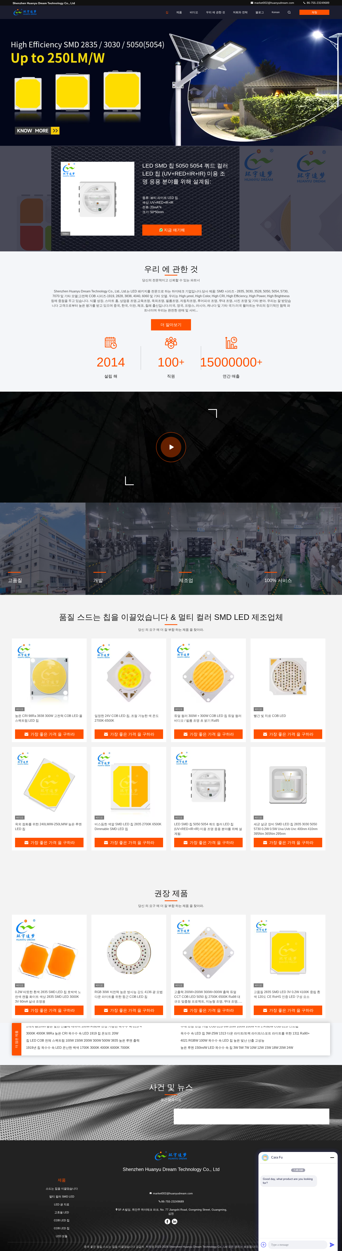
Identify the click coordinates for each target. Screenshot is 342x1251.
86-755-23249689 (317, 2)
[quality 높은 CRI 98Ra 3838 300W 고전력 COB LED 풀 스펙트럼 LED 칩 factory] (49, 676)
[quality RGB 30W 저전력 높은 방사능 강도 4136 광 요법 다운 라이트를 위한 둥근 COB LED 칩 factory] (129, 952)
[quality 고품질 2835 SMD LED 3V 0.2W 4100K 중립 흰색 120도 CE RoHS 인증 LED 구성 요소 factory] (288, 952)
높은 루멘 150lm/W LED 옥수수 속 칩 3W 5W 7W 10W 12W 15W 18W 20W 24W (236, 1027)
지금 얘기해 (174, 230)
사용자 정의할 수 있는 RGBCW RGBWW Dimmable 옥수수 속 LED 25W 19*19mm (84, 1034)
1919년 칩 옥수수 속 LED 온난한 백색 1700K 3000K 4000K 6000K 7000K (78, 1027)
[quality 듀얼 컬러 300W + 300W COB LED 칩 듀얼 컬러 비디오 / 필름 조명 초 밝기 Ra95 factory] (208, 676)
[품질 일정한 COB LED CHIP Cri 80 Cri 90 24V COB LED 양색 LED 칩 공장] (97, 199)
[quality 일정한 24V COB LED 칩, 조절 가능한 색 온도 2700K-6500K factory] (129, 676)
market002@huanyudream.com (274, 2)
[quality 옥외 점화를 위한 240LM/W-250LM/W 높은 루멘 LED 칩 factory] (49, 785)
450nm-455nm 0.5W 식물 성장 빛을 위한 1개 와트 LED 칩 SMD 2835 (74, 1041)
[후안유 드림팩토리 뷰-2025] (171, 447)
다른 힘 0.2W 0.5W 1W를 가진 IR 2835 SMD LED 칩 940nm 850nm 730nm (78, 1049)
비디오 (194, 12)
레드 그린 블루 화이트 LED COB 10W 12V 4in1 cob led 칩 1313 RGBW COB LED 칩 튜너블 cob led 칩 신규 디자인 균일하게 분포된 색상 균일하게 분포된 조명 (252, 1034)
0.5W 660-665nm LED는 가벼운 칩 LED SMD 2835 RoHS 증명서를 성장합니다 (236, 1049)
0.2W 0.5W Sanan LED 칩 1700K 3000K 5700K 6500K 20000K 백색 (228, 1041)
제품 (179, 12)
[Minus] (332, 1157)
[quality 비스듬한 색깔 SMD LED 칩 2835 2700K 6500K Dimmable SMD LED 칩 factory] (129, 785)
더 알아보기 (171, 325)
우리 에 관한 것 (215, 12)
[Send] (332, 1244)
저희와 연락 (240, 12)
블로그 (260, 12)
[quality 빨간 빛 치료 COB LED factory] (288, 676)
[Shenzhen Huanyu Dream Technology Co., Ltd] (25, 12)
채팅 (314, 12)
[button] (151, 144)
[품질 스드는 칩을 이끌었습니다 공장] (171, 82)
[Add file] (263, 1244)
